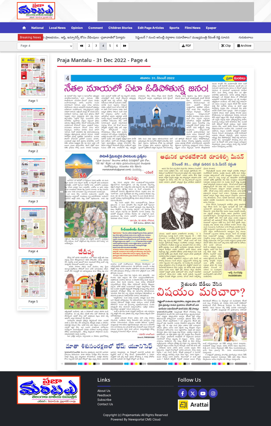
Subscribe (104, 399)
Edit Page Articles (151, 27)
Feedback (104, 395)
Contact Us (105, 404)
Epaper (211, 27)
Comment (95, 27)
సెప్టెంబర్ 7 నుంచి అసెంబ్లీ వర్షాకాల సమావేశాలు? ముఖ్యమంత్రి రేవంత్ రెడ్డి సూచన (153, 37)
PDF (188, 46)
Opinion (77, 27)
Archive (245, 46)
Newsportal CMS (140, 419)
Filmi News (192, 27)
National (37, 27)
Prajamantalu (131, 415)
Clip (227, 46)
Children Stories (120, 27)
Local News (57, 27)
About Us (103, 390)
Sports (174, 27)
